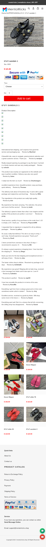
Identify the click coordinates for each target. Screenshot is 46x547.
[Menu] (42, 8)
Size (5, 83)
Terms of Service (10, 497)
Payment (7, 486)
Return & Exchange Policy (13, 474)
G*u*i (22, 13)
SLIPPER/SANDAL (13, 13)
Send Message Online (12, 522)
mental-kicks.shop (22, 540)
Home (4, 13)
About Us (7, 456)
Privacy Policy (9, 480)
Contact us (8, 461)
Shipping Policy (9, 491)
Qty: (5, 93)
